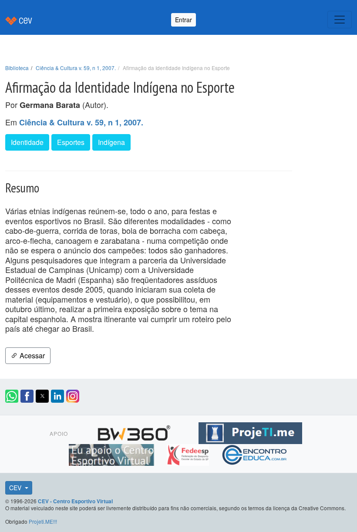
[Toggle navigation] (339, 19)
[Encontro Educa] (254, 453)
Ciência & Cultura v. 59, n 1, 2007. (76, 67)
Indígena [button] (111, 142)
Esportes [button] (70, 142)
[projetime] (250, 432)
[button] (11, 396)
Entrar (183, 19)
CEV (16, 487)
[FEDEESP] (189, 453)
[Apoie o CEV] (113, 453)
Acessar (31, 355)
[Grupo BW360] (135, 432)
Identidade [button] (27, 142)
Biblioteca (17, 67)
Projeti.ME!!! (43, 521)
